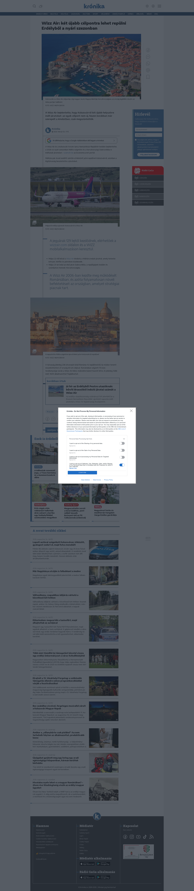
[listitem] (97, 439)
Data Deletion (85, 480)
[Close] (132, 411)
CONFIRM (82, 472)
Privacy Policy (108, 480)
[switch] (122, 443)
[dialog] (97, 445)
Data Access (97, 480)
